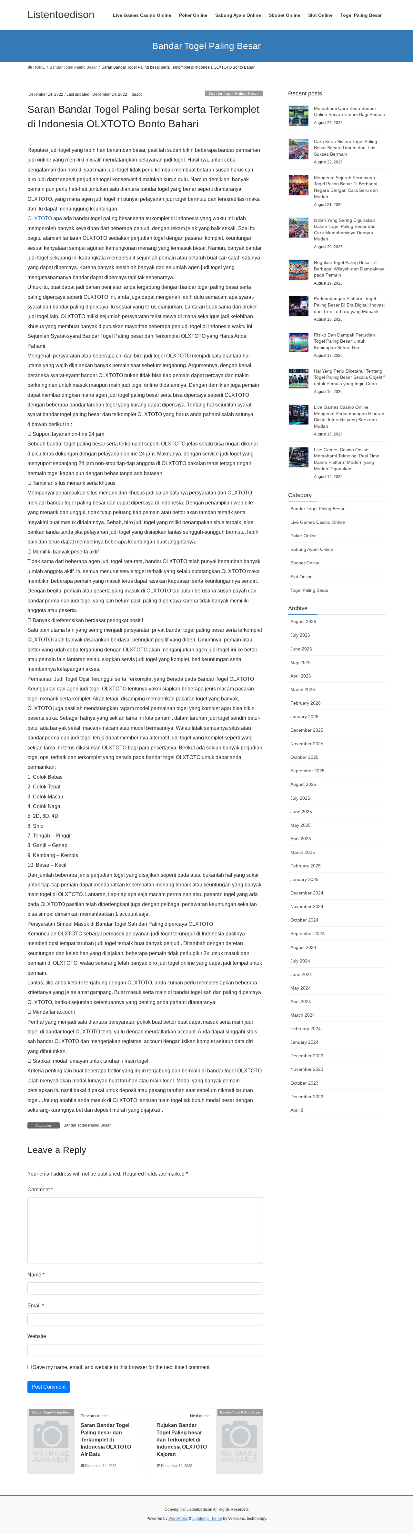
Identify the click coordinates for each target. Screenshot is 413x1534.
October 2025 (304, 757)
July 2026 (300, 635)
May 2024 (300, 988)
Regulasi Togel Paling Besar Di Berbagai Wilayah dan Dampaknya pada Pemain (349, 269)
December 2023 (306, 1055)
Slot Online (301, 576)
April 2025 (300, 838)
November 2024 (306, 906)
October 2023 (304, 1083)
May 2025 (300, 825)
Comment (40, 1189)
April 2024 (300, 1001)
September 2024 (307, 933)
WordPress (178, 1518)
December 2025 (306, 730)
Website (36, 1336)
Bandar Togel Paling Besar (234, 93)
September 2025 (307, 770)
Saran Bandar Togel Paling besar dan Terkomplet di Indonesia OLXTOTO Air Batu (106, 1439)
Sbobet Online (304, 562)
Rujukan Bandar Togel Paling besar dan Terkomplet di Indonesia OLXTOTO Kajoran (181, 1439)
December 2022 (306, 1096)
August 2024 (303, 947)
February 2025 (305, 865)
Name (36, 1274)
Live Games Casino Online (317, 522)
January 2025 (304, 879)
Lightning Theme (207, 1518)
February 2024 (305, 1028)
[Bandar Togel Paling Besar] (51, 1423)
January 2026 (304, 716)
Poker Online (303, 535)
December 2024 (306, 892)
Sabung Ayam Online (311, 549)
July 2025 (300, 798)
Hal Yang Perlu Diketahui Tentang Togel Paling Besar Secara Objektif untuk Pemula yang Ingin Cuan (349, 377)
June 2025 (301, 811)
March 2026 (302, 689)
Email (35, 1305)
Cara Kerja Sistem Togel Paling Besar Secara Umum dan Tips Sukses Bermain (345, 148)
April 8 (296, 1110)
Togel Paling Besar (309, 590)
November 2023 (306, 1069)
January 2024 (304, 1042)
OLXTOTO (39, 218)
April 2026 (300, 676)
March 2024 (302, 1015)
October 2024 (304, 920)
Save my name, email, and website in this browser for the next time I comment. (122, 1367)
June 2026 (301, 648)
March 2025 (302, 852)
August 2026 (303, 621)
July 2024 (300, 960)
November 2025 (306, 743)
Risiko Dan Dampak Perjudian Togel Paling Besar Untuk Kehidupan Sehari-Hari (344, 341)
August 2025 (303, 784)
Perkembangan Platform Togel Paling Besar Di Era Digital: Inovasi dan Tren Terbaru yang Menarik (349, 305)
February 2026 (305, 703)
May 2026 (300, 662)
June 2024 (301, 974)
